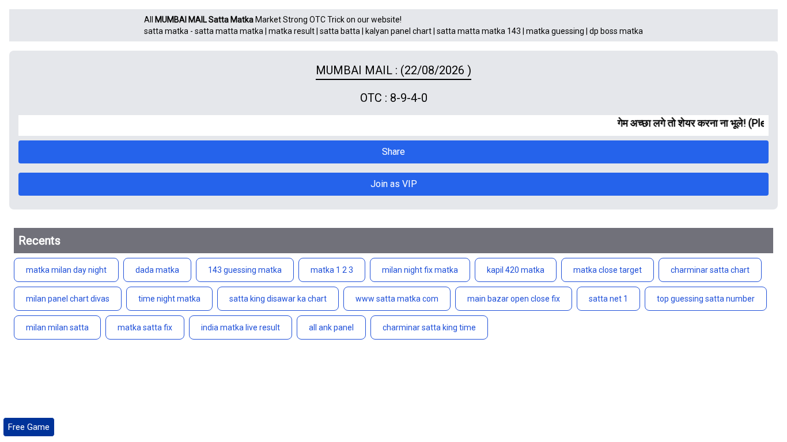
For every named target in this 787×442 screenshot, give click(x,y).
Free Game (29, 427)
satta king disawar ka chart (278, 298)
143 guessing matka (245, 270)
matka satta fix (145, 327)
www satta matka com (396, 298)
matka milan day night (66, 270)
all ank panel (331, 327)
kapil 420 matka (515, 270)
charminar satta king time (429, 327)
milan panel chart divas (67, 298)
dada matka (157, 270)
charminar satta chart (710, 270)
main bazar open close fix (513, 298)
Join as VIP (393, 183)
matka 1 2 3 (332, 270)
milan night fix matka (420, 270)
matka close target (607, 270)
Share (393, 151)
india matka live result (240, 327)
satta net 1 (608, 298)
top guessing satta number (706, 298)
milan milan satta (57, 327)
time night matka (169, 298)
